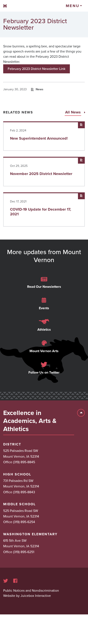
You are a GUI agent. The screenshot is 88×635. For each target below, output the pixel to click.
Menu (72, 5)
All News (73, 112)
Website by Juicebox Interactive (27, 596)
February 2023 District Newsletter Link (36, 69)
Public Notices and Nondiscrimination (31, 590)
